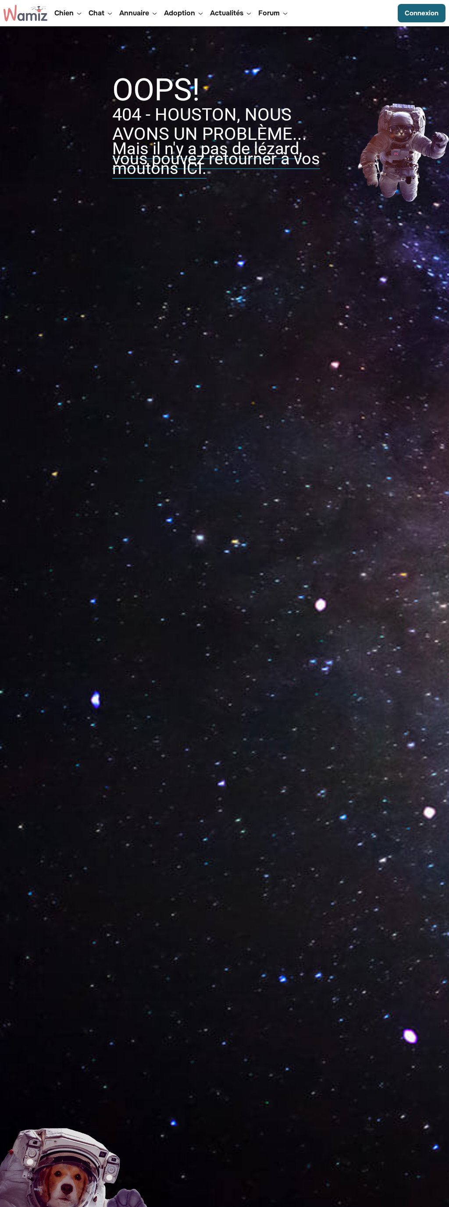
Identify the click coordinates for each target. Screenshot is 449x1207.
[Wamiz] (25, 13)
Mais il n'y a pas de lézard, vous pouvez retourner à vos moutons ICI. (216, 158)
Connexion (421, 13)
